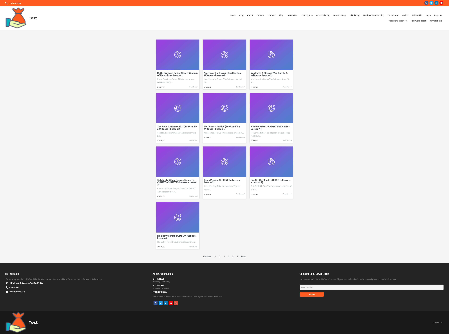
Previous (207, 256)
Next (243, 256)
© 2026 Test (438, 322)
